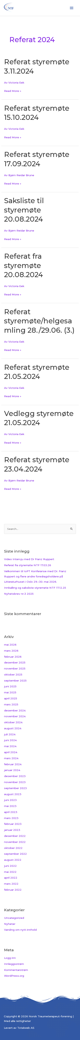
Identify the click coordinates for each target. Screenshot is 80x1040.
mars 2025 (11, 704)
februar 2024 (13, 764)
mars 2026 (11, 650)
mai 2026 (10, 644)
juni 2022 (10, 865)
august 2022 (12, 859)
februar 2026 (13, 656)
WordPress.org (14, 975)
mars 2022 (11, 883)
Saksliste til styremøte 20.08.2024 (24, 209)
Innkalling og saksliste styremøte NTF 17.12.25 (35, 587)
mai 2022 (10, 871)
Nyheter (9, 923)
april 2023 (10, 812)
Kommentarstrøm (16, 969)
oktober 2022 (13, 847)
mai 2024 (10, 746)
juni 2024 (10, 740)
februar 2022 (13, 889)
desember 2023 (15, 776)
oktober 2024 (13, 722)
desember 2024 (15, 710)
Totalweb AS (25, 1027)
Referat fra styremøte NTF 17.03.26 (27, 565)
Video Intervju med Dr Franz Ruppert (29, 559)
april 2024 (10, 752)
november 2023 (15, 782)
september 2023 (15, 788)
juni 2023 (10, 800)
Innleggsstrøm (14, 963)
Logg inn (10, 957)
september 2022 (15, 853)
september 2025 (15, 680)
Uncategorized (14, 917)
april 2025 (10, 698)
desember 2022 (15, 835)
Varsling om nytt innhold (20, 929)
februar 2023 (13, 823)
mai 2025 (10, 692)
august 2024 (12, 728)
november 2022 (15, 841)
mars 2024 (11, 758)
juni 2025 (10, 686)
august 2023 (12, 794)
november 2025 (14, 668)
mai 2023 (10, 806)
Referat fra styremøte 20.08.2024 (23, 265)
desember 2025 (14, 662)
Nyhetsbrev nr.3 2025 (19, 593)
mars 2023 (11, 818)
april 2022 (10, 877)
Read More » (12, 90)
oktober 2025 (13, 674)
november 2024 (15, 716)
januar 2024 (12, 770)
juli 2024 (10, 734)
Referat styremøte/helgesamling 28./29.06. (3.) (39, 320)
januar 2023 (12, 829)
